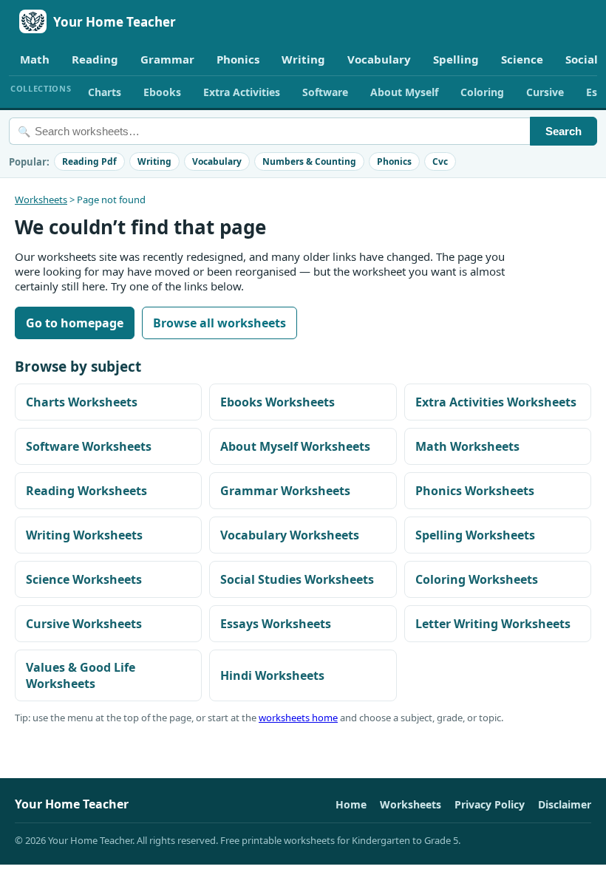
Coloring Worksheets (476, 579)
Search (563, 131)
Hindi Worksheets (272, 675)
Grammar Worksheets (285, 491)
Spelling (456, 59)
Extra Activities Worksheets (495, 402)
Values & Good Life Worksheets (80, 675)
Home (351, 804)
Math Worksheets (467, 446)
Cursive (545, 92)
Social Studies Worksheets (297, 579)
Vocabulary (379, 59)
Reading (95, 59)
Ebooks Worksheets (277, 402)
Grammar (167, 59)
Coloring (482, 92)
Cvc (440, 161)
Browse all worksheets (219, 323)
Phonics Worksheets (474, 491)
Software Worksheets (89, 446)
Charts (104, 92)
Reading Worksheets (86, 491)
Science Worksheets (84, 579)
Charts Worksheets (81, 402)
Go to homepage (74, 323)
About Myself (404, 92)
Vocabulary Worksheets (289, 535)
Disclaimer (564, 804)
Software (325, 92)
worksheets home (298, 717)
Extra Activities (241, 92)
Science (522, 59)
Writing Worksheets (84, 535)
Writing (303, 59)
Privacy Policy (489, 804)
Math (35, 59)
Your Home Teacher (114, 21)
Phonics (238, 59)
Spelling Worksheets (475, 535)
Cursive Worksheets (84, 624)
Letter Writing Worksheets (493, 624)
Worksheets (41, 199)
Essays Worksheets (275, 624)
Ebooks (162, 92)
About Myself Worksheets (295, 446)
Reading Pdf (89, 161)
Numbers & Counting (309, 161)
